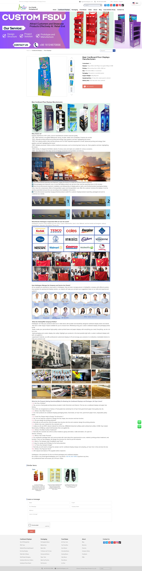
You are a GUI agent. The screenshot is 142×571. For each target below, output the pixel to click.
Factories (84, 548)
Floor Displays (47, 50)
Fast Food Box (64, 545)
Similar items (32, 465)
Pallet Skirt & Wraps (24, 554)
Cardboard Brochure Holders (26, 560)
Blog (83, 542)
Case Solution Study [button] (109, 10)
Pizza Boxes (64, 560)
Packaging (44, 539)
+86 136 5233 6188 (101, 1)
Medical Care (44, 545)
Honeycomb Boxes (45, 554)
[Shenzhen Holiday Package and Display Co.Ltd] (22, 7)
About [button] (95, 10)
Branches (84, 545)
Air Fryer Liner (64, 542)
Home (28, 50)
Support (121, 1)
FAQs (83, 557)
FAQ (111, 1)
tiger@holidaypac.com (87, 1)
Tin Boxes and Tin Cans (46, 551)
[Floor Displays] (71, 30)
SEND (31, 531)
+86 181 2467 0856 (71, 456)
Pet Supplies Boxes (45, 542)
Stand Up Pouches (45, 560)
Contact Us (106, 539)
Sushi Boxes (64, 548)
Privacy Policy (36, 568)
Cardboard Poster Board (25, 563)
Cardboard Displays (37, 50)
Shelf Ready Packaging (25, 557)
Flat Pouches (44, 563)
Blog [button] (100, 10)
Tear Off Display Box (24, 542)
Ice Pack (63, 563)
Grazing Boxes (64, 554)
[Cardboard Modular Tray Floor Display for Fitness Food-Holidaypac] (71, 475)
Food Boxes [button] (83, 10)
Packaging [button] (75, 10)
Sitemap (116, 1)
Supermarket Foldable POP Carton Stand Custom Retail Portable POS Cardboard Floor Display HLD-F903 (55, 487)
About (84, 539)
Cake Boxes (64, 557)
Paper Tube (43, 557)
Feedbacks (84, 554)
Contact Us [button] (120, 10)
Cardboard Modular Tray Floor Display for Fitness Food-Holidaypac (71, 486)
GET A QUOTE (90, 86)
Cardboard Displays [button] (64, 10)
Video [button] (90, 10)
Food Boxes (64, 539)
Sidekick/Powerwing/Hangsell (26, 548)
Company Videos (86, 551)
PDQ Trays (22, 545)
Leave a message (33, 499)
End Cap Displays (24, 551)
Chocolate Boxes (65, 551)
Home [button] (54, 10)
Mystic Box (43, 548)
